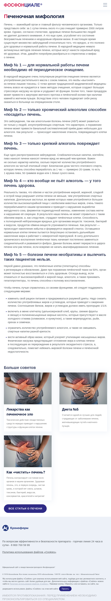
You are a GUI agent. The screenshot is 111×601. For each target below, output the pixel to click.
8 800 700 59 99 (20, 545)
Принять (65, 589)
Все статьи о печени (25, 508)
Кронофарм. (14, 574)
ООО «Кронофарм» (45, 574)
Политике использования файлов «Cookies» (29, 584)
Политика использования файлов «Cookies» (29, 552)
